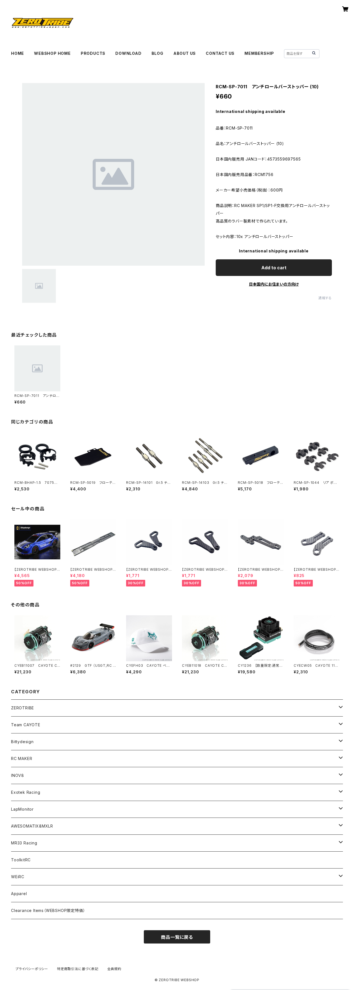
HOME (17, 53)
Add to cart (274, 267)
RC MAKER (21, 758)
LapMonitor (22, 809)
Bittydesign (22, 741)
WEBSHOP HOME (52, 53)
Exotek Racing (25, 792)
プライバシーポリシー (31, 969)
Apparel (19, 893)
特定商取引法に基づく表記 (77, 969)
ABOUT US (184, 53)
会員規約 (114, 969)
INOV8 (17, 775)
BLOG (157, 53)
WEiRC (17, 876)
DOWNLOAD (128, 53)
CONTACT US (220, 53)
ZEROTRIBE (22, 707)
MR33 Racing (24, 843)
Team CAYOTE (25, 724)
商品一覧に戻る (177, 937)
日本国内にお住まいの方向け (274, 284)
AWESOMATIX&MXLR (32, 826)
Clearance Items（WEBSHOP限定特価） (48, 910)
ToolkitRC (21, 859)
